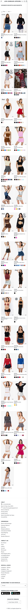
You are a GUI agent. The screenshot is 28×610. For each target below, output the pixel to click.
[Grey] (23, 377)
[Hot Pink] (6, 65)
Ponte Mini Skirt (17, 460)
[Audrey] (1, 435)
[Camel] (21, 65)
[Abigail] (16, 94)
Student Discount (5, 536)
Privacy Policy (4, 511)
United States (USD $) (13, 602)
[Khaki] (21, 122)
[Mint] (10, 406)
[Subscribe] (25, 585)
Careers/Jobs (4, 559)
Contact (3, 548)
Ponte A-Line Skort (18, 119)
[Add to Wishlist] (12, 59)
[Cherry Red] (19, 122)
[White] (21, 37)
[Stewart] (18, 94)
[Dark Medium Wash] (1, 37)
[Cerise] (5, 265)
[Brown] (14, 150)
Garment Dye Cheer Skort (6, 90)
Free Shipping (4, 532)
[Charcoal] (5, 181)
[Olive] (11, 179)
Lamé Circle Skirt (17, 402)
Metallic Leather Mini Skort (6, 290)
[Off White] (16, 293)
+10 (6, 181)
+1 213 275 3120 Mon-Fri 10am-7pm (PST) (7, 505)
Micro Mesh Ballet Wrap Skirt (7, 119)
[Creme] (1, 94)
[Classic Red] (8, 93)
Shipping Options (5, 529)
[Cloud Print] (19, 265)
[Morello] (5, 349)
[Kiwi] (8, 150)
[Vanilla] (19, 435)
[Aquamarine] (23, 179)
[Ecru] (10, 150)
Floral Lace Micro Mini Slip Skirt (7, 346)
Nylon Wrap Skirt (4, 262)
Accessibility (4, 517)
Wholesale (3, 550)
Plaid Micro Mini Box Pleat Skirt (7, 432)
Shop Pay (3, 527)
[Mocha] (18, 122)
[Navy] (18, 37)
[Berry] (11, 93)
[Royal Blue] (3, 265)
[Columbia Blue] (5, 490)
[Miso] (5, 236)
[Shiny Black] (19, 209)
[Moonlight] (6, 377)
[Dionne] (19, 93)
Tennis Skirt (3, 176)
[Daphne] (16, 93)
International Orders (6, 530)
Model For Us (4, 561)
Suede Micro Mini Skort (5, 147)
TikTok (2, 578)
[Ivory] (23, 122)
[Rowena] (23, 93)
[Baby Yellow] (21, 150)
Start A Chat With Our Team (7, 515)
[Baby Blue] (19, 150)
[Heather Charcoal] (1, 181)
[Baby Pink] (23, 150)
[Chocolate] (16, 37)
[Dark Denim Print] (1, 209)
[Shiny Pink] (14, 209)
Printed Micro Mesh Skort (19, 262)
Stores (2, 551)
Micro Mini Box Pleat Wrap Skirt (20, 374)
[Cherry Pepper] (5, 406)
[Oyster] (23, 65)
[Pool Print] (18, 265)
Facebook (3, 574)
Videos (2, 546)
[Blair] (14, 94)
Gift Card (3, 534)
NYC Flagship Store (5, 553)
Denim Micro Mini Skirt (18, 346)
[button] (1, 1)
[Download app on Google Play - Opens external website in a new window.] (15, 594)
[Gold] (16, 209)
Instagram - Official (5, 567)
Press (2, 544)
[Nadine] (6, 435)
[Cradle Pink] (21, 179)
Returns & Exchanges (6, 523)
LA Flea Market (4, 557)
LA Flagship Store (5, 555)
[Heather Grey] (3, 407)
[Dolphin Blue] (18, 179)
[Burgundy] (5, 179)
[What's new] (24, 1)
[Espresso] (16, 65)
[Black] (14, 37)
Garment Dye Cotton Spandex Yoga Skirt (7, 403)
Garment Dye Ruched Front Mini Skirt (19, 234)
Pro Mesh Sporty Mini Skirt (6, 487)
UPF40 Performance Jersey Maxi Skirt (19, 318)
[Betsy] (18, 93)
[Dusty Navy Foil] (3, 293)
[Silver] (18, 209)
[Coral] (6, 150)
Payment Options (5, 525)
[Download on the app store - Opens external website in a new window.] (5, 594)
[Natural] (1, 463)
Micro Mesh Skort (4, 233)
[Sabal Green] (18, 65)
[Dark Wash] (16, 349)
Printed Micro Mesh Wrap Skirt (7, 206)
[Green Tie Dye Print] (21, 265)
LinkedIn (3, 576)
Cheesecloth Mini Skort (5, 460)
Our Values (3, 542)
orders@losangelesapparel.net (10, 508)
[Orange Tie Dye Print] (24, 265)
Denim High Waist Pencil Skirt (7, 34)
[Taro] (24, 150)
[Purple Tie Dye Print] (23, 265)
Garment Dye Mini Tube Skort (20, 176)
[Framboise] (18, 463)
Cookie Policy (4, 513)
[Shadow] (1, 265)
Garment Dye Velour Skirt (19, 432)
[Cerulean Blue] (6, 93)
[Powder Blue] (24, 65)
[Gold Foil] (5, 293)
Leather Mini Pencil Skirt (19, 62)
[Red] (16, 150)
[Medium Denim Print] (3, 209)
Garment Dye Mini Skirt (6, 62)
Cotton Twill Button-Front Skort (20, 34)
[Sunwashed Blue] (18, 349)
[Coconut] (1, 150)
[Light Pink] (3, 122)
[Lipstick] (19, 65)
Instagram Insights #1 (6, 571)
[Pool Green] (18, 150)
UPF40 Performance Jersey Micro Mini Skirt (6, 318)
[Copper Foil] (1, 293)
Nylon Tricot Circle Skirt (5, 374)
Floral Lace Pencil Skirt (18, 290)
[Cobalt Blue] (10, 179)
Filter (4, 11)
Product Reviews (5, 572)
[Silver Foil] (8, 293)
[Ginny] (21, 93)
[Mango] (3, 150)
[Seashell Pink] (6, 406)
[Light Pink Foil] (6, 293)
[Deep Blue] (16, 435)
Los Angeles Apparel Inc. (15, 608)
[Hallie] (24, 93)
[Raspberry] (16, 237)
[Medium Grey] (3, 181)
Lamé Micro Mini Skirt (18, 206)
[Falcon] (10, 93)
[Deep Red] (19, 377)
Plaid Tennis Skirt (17, 90)
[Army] (19, 37)
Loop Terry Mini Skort (18, 147)
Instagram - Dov (5, 569)
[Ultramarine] (5, 150)
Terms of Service (5, 509)
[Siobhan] (14, 93)
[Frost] (18, 435)
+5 (19, 94)
